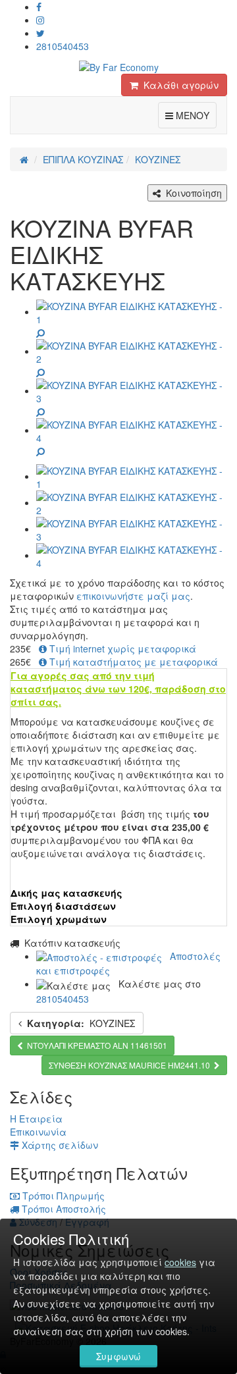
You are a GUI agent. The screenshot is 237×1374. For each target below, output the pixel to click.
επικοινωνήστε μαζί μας (133, 595)
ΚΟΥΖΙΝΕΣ (81, 1023)
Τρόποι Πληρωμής (62, 1195)
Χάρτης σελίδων (58, 1144)
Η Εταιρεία (36, 1118)
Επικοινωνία (38, 1131)
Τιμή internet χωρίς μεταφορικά (121, 648)
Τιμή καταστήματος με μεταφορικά (132, 661)
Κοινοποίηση (191, 192)
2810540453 (62, 46)
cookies (180, 1262)
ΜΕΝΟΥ (195, 115)
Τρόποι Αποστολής (62, 1208)
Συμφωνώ (118, 1356)
